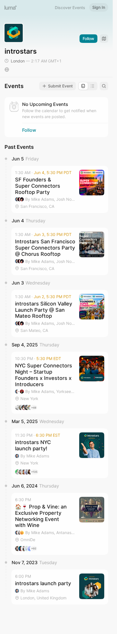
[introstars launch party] (60, 587)
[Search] (104, 86)
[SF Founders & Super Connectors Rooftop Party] (60, 189)
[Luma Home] (11, 7)
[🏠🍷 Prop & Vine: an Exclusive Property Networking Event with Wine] (60, 524)
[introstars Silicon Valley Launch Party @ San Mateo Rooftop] (60, 313)
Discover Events (70, 7)
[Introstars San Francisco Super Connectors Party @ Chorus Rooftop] (60, 251)
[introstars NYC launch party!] (60, 453)
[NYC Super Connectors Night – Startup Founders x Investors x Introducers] (60, 382)
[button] (59, 189)
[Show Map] (104, 38)
